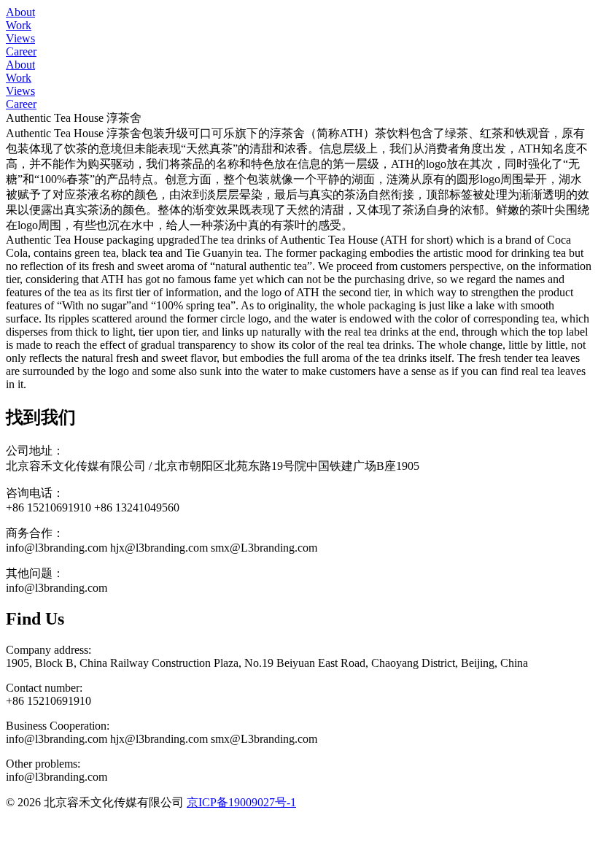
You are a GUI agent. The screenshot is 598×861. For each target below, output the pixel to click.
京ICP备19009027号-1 (241, 802)
